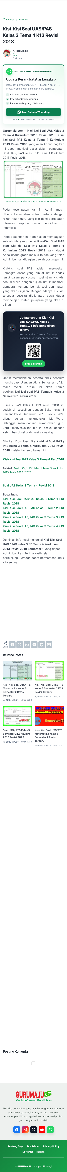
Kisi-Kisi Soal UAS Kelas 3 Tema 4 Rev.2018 (33, 459)
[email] (49, 644)
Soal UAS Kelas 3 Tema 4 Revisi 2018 (29, 485)
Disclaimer (33, 1146)
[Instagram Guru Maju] (25, 1129)
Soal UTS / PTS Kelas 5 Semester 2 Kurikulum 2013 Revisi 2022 (16, 734)
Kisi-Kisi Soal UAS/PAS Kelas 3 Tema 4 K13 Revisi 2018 (33, 201)
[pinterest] (41, 644)
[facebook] (12, 644)
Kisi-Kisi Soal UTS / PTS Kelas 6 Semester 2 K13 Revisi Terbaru (49, 688)
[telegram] (34, 644)
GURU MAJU (24, 1166)
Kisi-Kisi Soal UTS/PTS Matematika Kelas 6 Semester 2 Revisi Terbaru (17, 690)
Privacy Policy (51, 1146)
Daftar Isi (28, 1151)
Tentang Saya (16, 1146)
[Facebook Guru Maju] (16, 1129)
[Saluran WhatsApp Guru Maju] (50, 1129)
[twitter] (19, 644)
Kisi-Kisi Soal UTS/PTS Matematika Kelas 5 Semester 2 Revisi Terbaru (48, 735)
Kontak (40, 1151)
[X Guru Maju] (33, 1129)
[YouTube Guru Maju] (42, 1129)
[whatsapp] (27, 644)
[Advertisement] (33, 603)
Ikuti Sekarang (33, 363)
